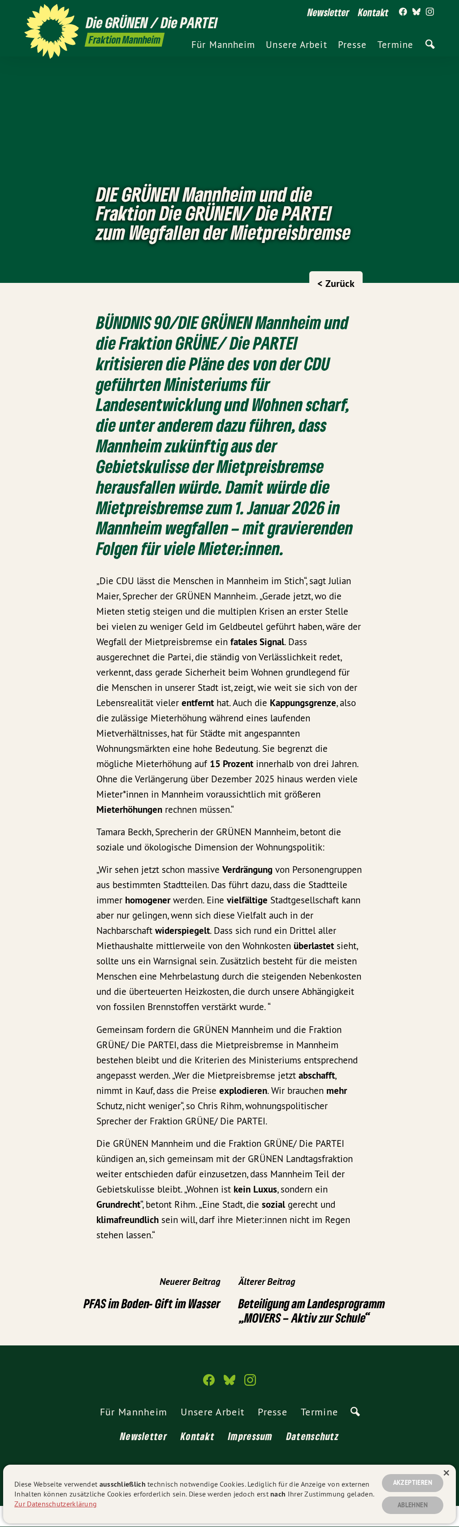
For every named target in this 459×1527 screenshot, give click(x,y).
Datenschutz (312, 1436)
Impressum (250, 1436)
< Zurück (336, 283)
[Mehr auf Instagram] (430, 12)
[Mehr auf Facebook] (403, 12)
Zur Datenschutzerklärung (55, 1503)
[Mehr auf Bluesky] (416, 12)
